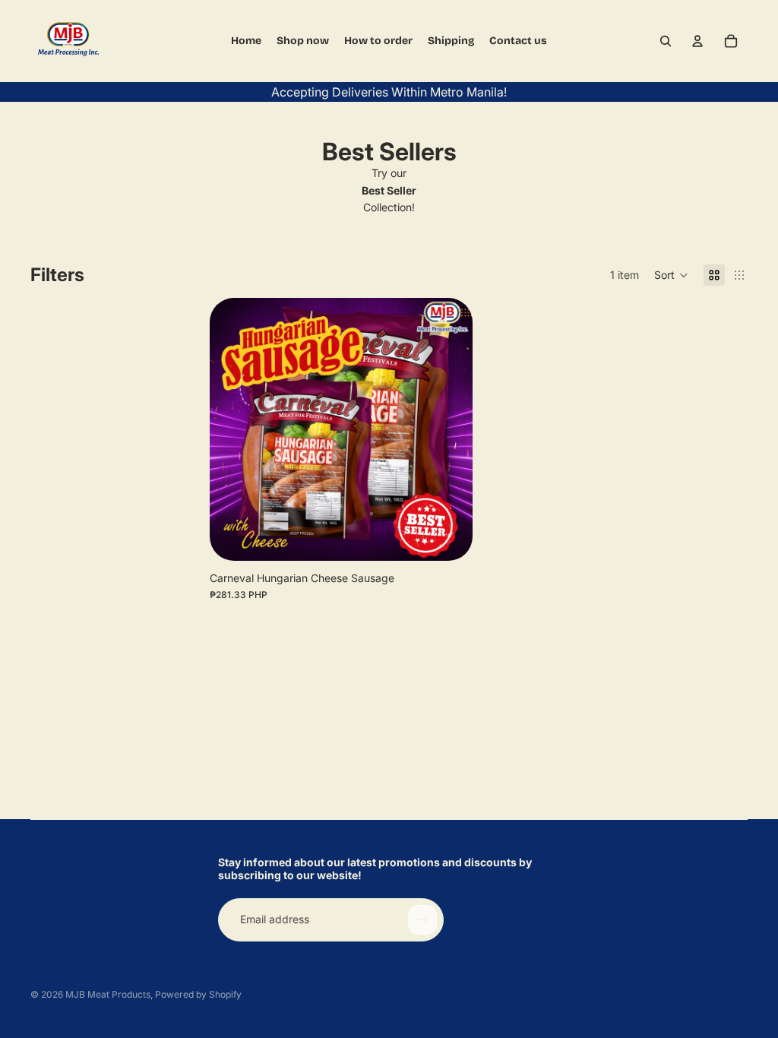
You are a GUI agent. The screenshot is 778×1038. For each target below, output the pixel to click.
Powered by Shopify (198, 994)
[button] (671, 275)
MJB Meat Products (107, 994)
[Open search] (665, 41)
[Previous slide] (232, 429)
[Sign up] (422, 919)
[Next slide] (450, 429)
